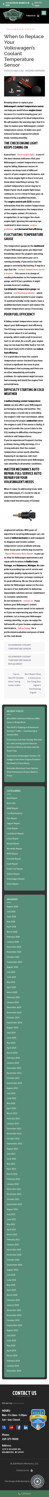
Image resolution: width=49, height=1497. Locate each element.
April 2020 (11, 1290)
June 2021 (11, 1219)
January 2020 (13, 1305)
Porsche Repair (14, 858)
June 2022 (11, 1158)
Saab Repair (12, 863)
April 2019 (11, 1350)
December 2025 (14, 946)
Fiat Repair (12, 818)
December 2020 (14, 1249)
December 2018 (14, 1370)
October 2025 (13, 957)
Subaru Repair (13, 873)
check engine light (26, 154)
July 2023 (11, 1093)
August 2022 (12, 1148)
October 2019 (13, 1320)
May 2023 (11, 1103)
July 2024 (11, 1032)
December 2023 (14, 1068)
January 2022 (13, 1184)
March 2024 (12, 1052)
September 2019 (14, 1325)
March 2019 (12, 1355)
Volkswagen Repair (20, 29)
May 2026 (11, 921)
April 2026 (11, 926)
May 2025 (11, 982)
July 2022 (11, 1153)
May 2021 (11, 1224)
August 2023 (12, 1088)
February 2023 (13, 1118)
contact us (28, 600)
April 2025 (11, 987)
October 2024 (13, 1017)
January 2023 (13, 1123)
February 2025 (13, 997)
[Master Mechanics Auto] (13, 15)
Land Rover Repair (15, 833)
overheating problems (24, 292)
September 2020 (14, 1264)
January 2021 (13, 1244)
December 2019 (14, 1310)
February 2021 (13, 1239)
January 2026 (13, 941)
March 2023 (12, 1113)
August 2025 (12, 967)
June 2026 (11, 916)
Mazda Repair (13, 843)
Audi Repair (12, 798)
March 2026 (12, 931)
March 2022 (12, 1174)
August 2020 (12, 1269)
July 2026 (11, 911)
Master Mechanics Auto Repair (19, 553)
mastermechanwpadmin (35, 70)
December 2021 (14, 1189)
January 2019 (13, 1365)
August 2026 (12, 906)
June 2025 (11, 977)
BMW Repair (12, 808)
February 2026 (13, 936)
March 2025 (12, 992)
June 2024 (11, 1037)
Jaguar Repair (13, 823)
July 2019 (11, 1335)
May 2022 (11, 1163)
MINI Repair (12, 853)
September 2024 (14, 1022)
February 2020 (13, 1300)
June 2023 (11, 1098)
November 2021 (14, 1194)
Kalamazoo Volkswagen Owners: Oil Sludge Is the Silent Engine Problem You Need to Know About (23, 759)
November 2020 (14, 1254)
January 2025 (13, 1002)
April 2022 (11, 1168)
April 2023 (11, 1108)
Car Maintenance (14, 813)
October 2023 (13, 1078)
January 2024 (13, 1062)
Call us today (24, 628)
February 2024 (13, 1057)
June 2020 (11, 1280)
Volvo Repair (13, 883)
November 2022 (14, 1133)
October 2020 (13, 1259)
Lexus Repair (13, 838)
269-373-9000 (38, 4)
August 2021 (12, 1209)
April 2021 (11, 1229)
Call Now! (26, 1493)
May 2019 (11, 1345)
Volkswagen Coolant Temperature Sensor (19, 646)
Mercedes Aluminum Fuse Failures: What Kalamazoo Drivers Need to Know (22, 772)
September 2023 (14, 1083)
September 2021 (14, 1204)
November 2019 (14, 1315)
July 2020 (11, 1274)
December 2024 (14, 1007)
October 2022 (13, 1138)
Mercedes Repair (14, 848)
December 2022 (14, 1128)
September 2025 (14, 962)
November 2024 (14, 1012)
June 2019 (11, 1340)
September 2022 (14, 1143)
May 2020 (11, 1285)
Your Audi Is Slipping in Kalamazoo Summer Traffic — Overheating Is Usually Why (23, 731)
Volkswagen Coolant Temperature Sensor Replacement (19, 660)
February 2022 (13, 1179)
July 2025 (11, 972)
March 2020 (12, 1295)
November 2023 (14, 1073)
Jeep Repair (12, 828)
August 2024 (12, 1027)
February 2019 (13, 1360)
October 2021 (13, 1199)
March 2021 (12, 1234)
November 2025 (14, 951)
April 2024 (11, 1047)
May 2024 (11, 1042)
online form (18, 1403)
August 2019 (12, 1330)
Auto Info (11, 803)
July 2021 (11, 1214)
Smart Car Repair (15, 868)
